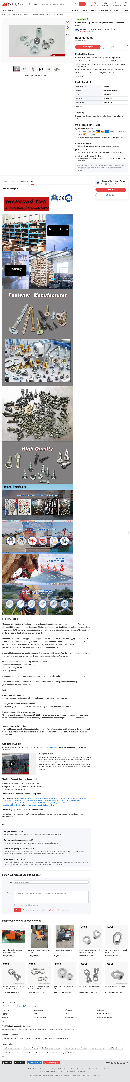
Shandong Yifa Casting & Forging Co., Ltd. (91, 29)
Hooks (67, 1014)
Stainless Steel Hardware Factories (76, 1048)
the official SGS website (50, 747)
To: (12, 888)
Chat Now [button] (116, 47)
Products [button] (34, 4)
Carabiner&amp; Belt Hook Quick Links (15, 803)
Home (4, 14)
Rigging (4, 1014)
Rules (126, 10)
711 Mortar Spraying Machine (63, 950)
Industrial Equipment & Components (19, 14)
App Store (7, 1063)
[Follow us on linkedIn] (127, 1063)
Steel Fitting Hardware (116, 1048)
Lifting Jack (68, 1010)
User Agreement (76, 1075)
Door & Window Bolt (10, 1038)
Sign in (126, 5)
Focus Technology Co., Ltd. (50, 1075)
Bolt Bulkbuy (72, 1053)
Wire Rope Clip (6, 1017)
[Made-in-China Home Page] (13, 4)
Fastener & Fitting (38, 14)
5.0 (104, 184)
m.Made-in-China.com (70, 1071)
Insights (108, 1069)
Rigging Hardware (19, 798)
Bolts (48, 14)
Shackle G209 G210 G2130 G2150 (37, 798)
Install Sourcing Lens (52, 1063)
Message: (10, 893)
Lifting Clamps (38, 1010)
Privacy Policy (96, 1075)
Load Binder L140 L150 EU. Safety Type (62, 798)
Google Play (19, 1063)
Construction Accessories (104, 1017)
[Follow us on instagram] (118, 1063)
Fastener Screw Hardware (31, 1053)
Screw (29, 1038)
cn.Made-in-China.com (84, 1071)
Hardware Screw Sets (97, 1048)
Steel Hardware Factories (12, 1048)
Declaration (86, 1075)
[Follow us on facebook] (112, 1063)
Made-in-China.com (56, 1071)
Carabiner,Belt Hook (40, 1017)
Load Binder (100, 1010)
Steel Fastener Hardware (11, 1053)
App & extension (104, 10)
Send (17, 910)
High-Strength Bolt (62, 1038)
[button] (76, 4)
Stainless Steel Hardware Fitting (54, 1053)
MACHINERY (6, 1010)
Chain (35, 1014)
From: (11, 882)
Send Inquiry (88, 47)
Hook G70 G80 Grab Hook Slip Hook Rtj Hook (35, 800)
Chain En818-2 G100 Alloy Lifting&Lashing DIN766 (46, 803)
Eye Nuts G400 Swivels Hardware (115, 987)
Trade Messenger (34, 1063)
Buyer (83, 10)
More (4, 1056)
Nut (21, 1038)
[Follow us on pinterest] (124, 1063)
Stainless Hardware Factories (51, 1048)
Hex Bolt (37, 1038)
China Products (34, 1069)
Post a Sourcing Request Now (58, 910)
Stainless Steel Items (102, 1014)
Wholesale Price (77, 1069)
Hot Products (23, 1069)
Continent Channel (88, 1069)
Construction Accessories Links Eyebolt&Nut (38, 805)
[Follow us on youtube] (121, 1063)
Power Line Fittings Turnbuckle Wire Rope (66, 800)
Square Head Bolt (57, 14)
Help (92, 10)
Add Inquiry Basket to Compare (37, 75)
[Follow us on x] (115, 1063)
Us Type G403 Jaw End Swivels (89, 987)
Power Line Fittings (71, 1017)
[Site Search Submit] (82, 4)
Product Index (99, 1069)
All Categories (9, 10)
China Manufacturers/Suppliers (48, 1069)
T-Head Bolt (48, 1038)
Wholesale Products (65, 1069)
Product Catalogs (30, 1006)
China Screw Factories (31, 1048)
